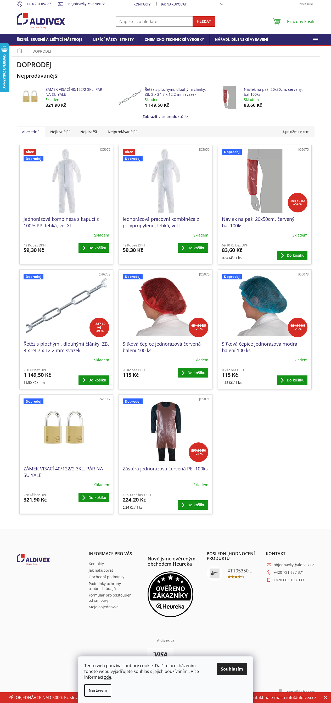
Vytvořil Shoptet (301, 691)
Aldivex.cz (165, 640)
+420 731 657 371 (289, 572)
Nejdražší (88, 131)
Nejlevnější (60, 131)
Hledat (204, 21)
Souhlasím (232, 669)
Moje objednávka (104, 606)
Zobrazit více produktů (163, 116)
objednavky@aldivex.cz (294, 564)
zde (107, 677)
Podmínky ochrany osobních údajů (105, 586)
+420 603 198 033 (289, 579)
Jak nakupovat (174, 4)
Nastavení (98, 690)
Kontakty (141, 4)
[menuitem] (50, 39)
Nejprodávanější (122, 131)
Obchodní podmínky (106, 576)
